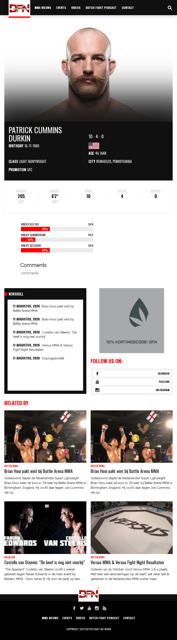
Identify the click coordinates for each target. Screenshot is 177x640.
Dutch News (11, 466)
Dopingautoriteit (53, 358)
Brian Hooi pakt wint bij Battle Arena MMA (38, 471)
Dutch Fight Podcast (101, 7)
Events (61, 7)
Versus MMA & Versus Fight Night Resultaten (127, 562)
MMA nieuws (43, 7)
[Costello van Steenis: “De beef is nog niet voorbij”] (45, 527)
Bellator (9, 557)
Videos (76, 7)
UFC (29, 169)
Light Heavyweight (32, 161)
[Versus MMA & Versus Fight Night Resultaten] (132, 527)
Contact (128, 7)
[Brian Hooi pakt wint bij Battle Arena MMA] (45, 436)
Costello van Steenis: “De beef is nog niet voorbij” (44, 562)
